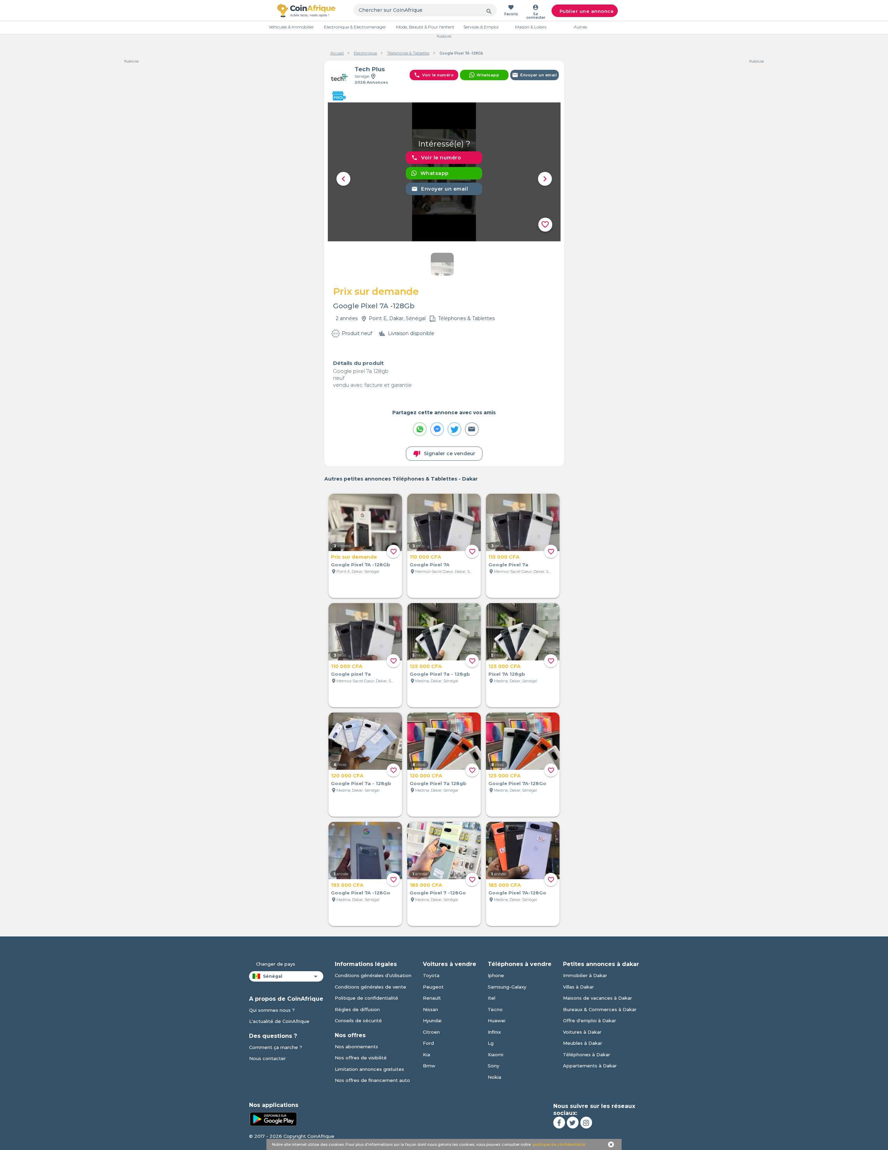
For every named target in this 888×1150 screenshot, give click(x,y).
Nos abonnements (356, 1046)
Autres (580, 27)
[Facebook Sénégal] (559, 1122)
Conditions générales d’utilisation (373, 975)
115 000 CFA (504, 557)
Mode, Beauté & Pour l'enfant (425, 27)
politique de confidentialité (559, 1144)
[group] (444, 171)
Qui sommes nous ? (272, 1010)
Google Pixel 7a (508, 564)
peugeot (433, 987)
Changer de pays (275, 964)
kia (426, 1054)
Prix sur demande (354, 557)
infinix (494, 1032)
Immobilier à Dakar (585, 975)
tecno (495, 1009)
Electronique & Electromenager (355, 27)
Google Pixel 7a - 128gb (440, 674)
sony (493, 1065)
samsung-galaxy (507, 987)
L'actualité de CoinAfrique (279, 1021)
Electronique (365, 53)
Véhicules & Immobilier (291, 27)
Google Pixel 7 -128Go (438, 892)
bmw (429, 1065)
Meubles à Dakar (582, 1043)
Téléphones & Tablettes (408, 53)
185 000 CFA (426, 885)
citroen (431, 1032)
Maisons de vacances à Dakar (597, 998)
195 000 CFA (347, 885)
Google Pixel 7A (430, 564)
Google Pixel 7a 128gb (438, 783)
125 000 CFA (426, 666)
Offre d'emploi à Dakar (589, 1020)
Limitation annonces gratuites (369, 1069)
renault (432, 998)
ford (428, 1043)
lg (491, 1043)
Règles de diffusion (357, 1009)
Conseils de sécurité (358, 1020)
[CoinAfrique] (306, 10)
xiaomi (495, 1054)
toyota (431, 975)
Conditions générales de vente (370, 987)
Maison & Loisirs (530, 27)
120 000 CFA (347, 776)
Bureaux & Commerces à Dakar (600, 1009)
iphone (496, 975)
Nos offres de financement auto (372, 1080)
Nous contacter (267, 1058)
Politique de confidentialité (366, 998)
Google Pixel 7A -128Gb (360, 564)
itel (491, 998)
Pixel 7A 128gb (506, 674)
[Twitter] (573, 1122)
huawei (496, 1020)
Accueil (337, 53)
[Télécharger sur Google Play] (273, 1118)
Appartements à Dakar (590, 1065)
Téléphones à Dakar (586, 1054)
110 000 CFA (425, 557)
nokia (494, 1077)
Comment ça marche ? (275, 1047)
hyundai (432, 1020)
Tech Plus (370, 69)
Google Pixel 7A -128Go (360, 892)
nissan (430, 1009)
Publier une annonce (587, 11)
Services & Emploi (480, 27)
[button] (343, 179)
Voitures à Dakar (582, 1032)
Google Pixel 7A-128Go (517, 783)
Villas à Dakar (578, 987)
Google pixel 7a (351, 674)
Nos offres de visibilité (361, 1057)
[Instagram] (586, 1122)
